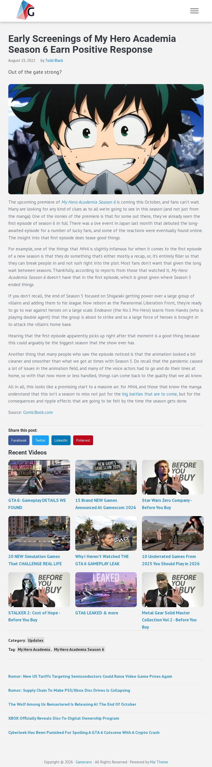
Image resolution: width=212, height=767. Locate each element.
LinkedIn (61, 440)
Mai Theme (159, 761)
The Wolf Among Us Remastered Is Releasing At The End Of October (72, 704)
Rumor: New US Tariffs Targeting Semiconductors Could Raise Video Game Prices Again (90, 676)
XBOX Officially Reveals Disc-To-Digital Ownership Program (63, 718)
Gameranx (84, 761)
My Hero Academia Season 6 (88, 202)
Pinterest (83, 440)
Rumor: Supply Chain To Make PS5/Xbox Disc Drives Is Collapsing (69, 690)
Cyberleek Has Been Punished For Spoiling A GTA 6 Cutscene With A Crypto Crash (84, 732)
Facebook (18, 440)
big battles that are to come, (150, 394)
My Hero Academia (34, 649)
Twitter (40, 440)
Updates (35, 640)
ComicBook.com (38, 412)
